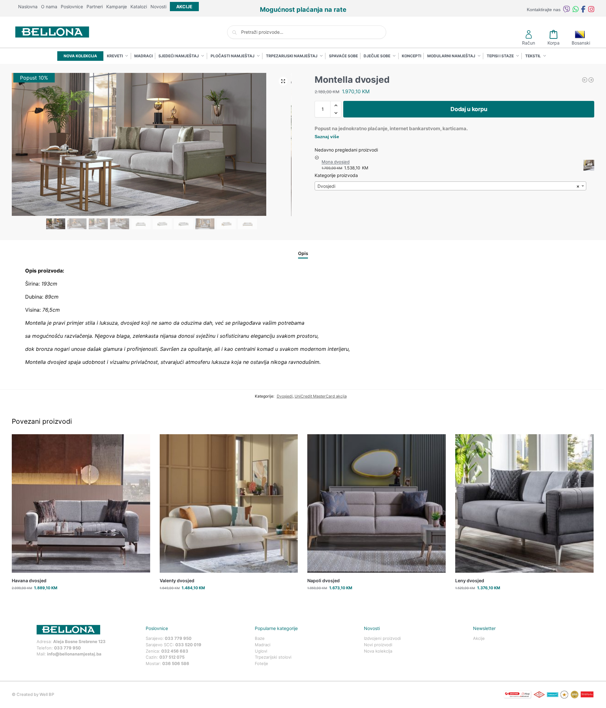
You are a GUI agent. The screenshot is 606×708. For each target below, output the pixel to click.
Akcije (479, 638)
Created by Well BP (35, 694)
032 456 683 (174, 651)
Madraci (262, 644)
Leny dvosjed (469, 580)
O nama (49, 6)
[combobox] (450, 185)
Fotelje (261, 663)
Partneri (95, 6)
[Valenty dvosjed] (229, 503)
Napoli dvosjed (323, 580)
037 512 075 (172, 657)
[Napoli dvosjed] (376, 503)
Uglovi (261, 651)
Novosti (158, 6)
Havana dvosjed (29, 580)
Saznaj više (327, 136)
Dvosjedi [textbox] (448, 186)
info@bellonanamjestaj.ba (74, 653)
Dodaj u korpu (468, 109)
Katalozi (138, 6)
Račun (528, 43)
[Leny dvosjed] (524, 503)
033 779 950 (67, 647)
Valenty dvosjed (177, 580)
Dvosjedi (285, 396)
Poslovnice (72, 6)
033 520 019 (188, 644)
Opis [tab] (303, 253)
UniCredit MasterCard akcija (321, 396)
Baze (260, 638)
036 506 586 (175, 663)
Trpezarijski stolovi (273, 657)
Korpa (553, 43)
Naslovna (28, 6)
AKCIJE (184, 6)
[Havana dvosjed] (81, 503)
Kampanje (116, 6)
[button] (283, 81)
